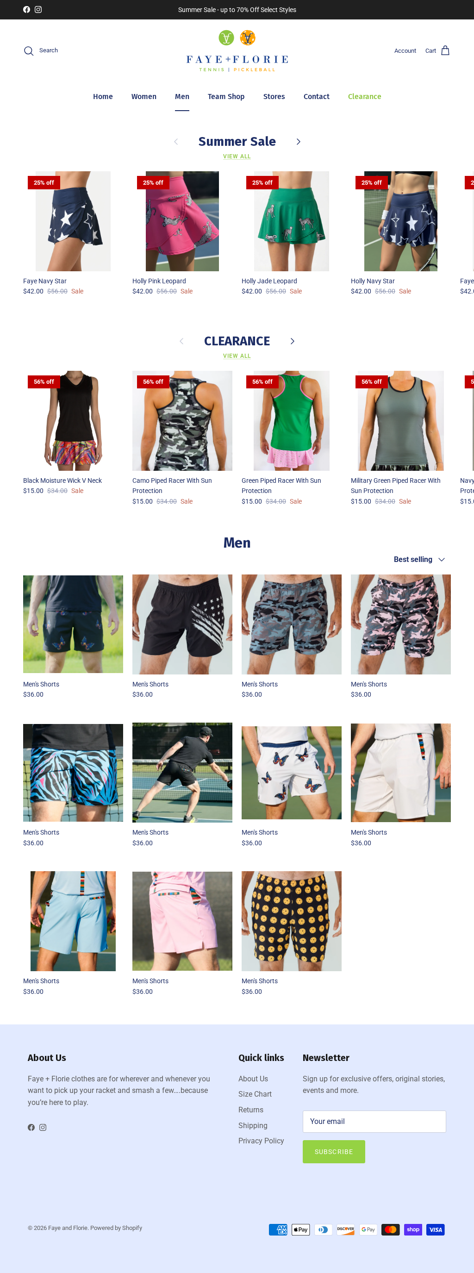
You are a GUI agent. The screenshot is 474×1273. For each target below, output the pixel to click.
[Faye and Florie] (237, 51)
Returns (250, 1109)
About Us (253, 1078)
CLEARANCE (237, 341)
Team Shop (226, 96)
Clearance (364, 96)
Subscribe (334, 1151)
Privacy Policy (261, 1140)
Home (103, 96)
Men (182, 96)
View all (237, 156)
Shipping (253, 1125)
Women (143, 96)
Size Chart (255, 1094)
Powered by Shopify (116, 1227)
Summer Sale (237, 141)
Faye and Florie (67, 1227)
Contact (317, 96)
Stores (274, 96)
